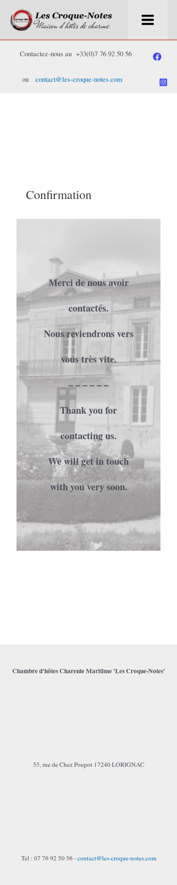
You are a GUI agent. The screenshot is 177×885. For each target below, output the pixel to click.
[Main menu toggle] (148, 20)
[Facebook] (157, 56)
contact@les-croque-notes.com (78, 79)
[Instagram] (163, 82)
